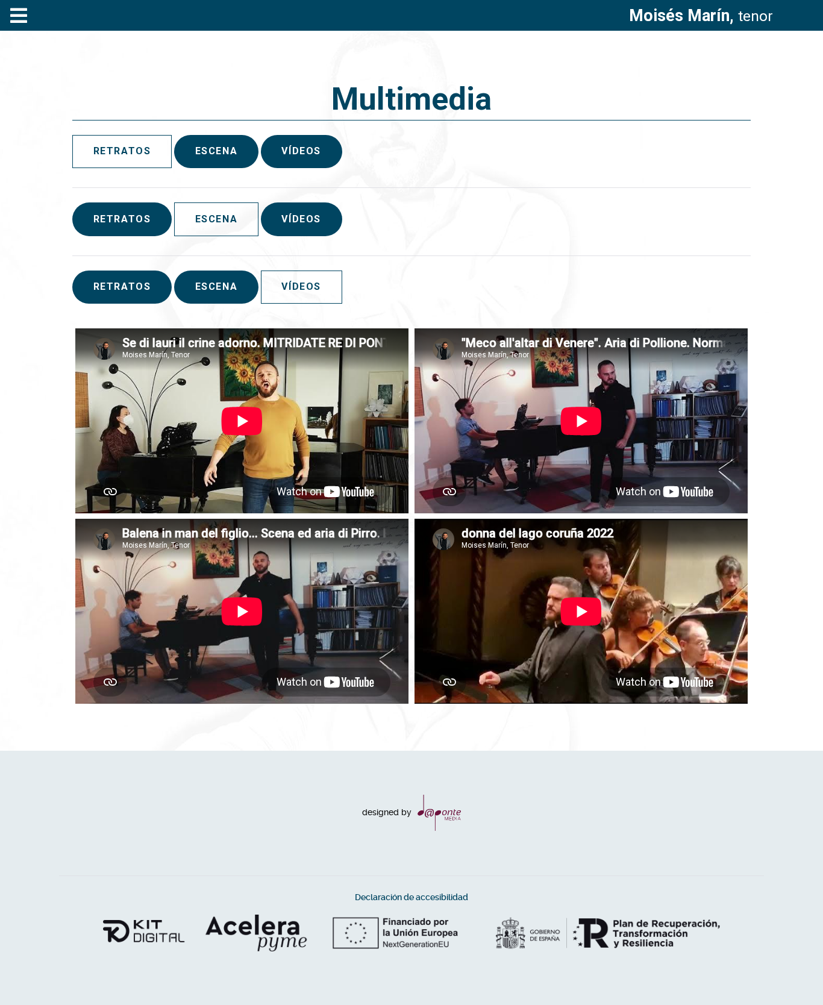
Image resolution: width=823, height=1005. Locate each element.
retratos (122, 219)
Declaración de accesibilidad (411, 897)
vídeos (301, 151)
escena (216, 151)
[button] (790, 972)
